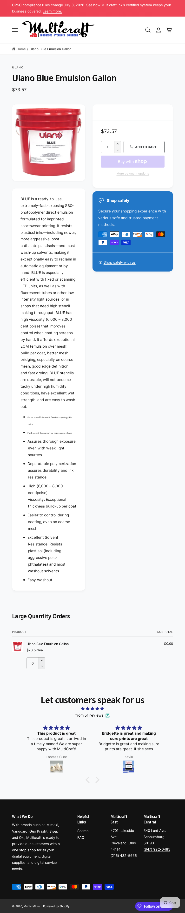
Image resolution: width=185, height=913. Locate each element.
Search (83, 831)
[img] (92, 708)
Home (21, 49)
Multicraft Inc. (32, 906)
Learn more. (52, 11)
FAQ (80, 837)
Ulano (18, 67)
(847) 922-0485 (157, 849)
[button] (15, 30)
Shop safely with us (120, 262)
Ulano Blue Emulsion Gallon (51, 49)
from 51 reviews (89, 715)
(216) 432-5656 (124, 855)
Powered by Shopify (56, 906)
